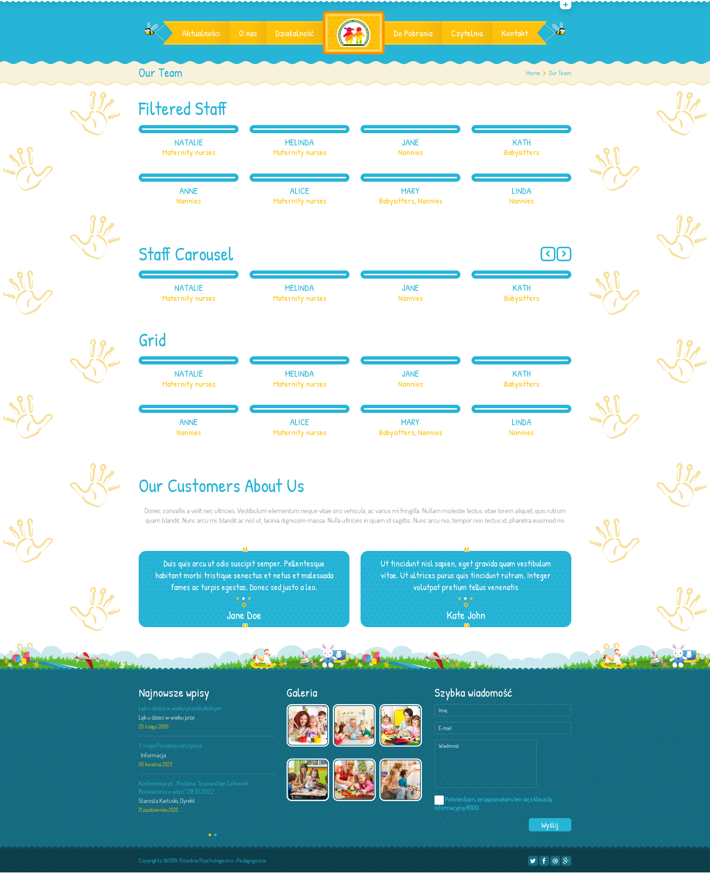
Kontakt (514, 33)
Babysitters (521, 152)
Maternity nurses (188, 152)
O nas (248, 33)
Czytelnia (467, 33)
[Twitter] (533, 861)
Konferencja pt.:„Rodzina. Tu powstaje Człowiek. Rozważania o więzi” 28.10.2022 (194, 787)
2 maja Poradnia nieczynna (170, 745)
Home (533, 73)
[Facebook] (544, 861)
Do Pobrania (413, 33)
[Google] (566, 861)
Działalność (294, 33)
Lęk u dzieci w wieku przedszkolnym (180, 708)
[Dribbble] (555, 861)
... (197, 717)
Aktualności (201, 33)
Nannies (410, 152)
